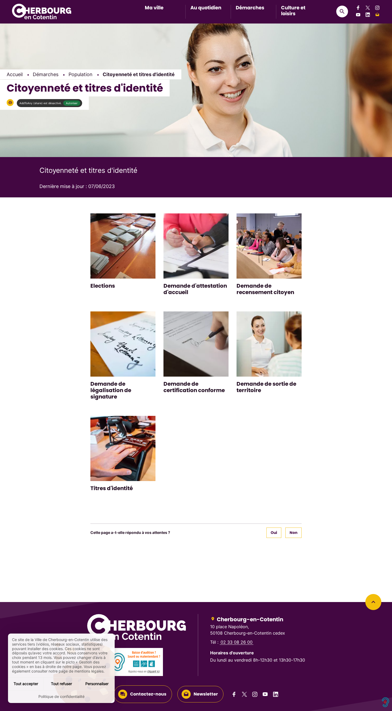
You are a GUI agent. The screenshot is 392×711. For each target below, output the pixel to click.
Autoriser (72, 103)
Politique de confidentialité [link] (61, 696)
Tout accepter (26, 683)
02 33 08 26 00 (237, 642)
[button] (10, 102)
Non (293, 532)
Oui (274, 532)
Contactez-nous (148, 694)
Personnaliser (97, 683)
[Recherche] (342, 11)
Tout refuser (61, 683)
